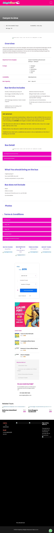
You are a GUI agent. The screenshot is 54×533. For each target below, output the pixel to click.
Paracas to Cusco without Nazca (29, 348)
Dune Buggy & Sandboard (33, 411)
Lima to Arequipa (25, 354)
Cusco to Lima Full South (26, 333)
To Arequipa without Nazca (27, 341)
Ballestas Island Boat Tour (9, 411)
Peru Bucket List (20, 522)
